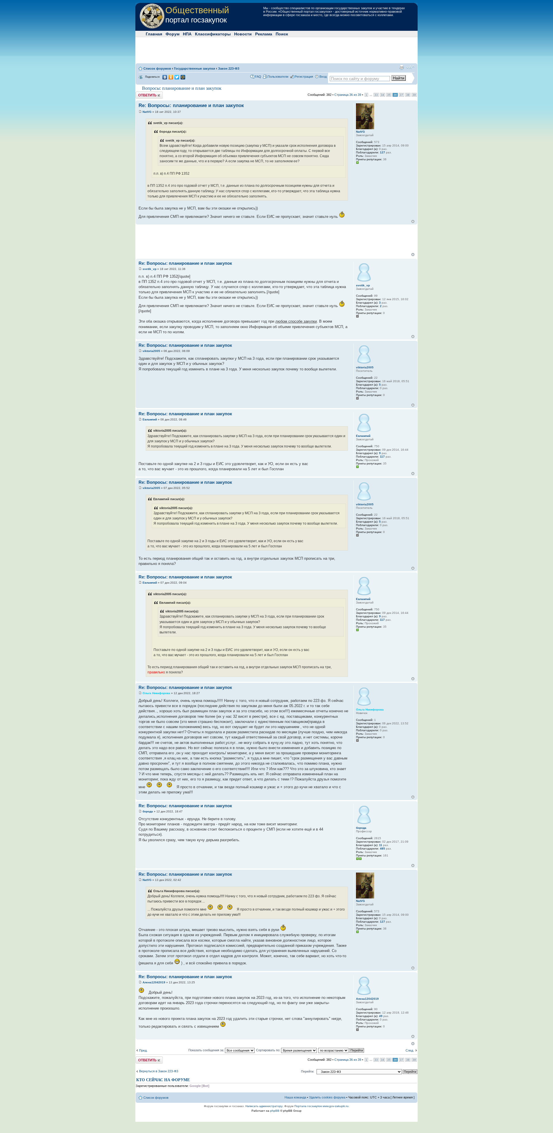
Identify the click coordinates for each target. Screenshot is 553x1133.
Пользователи (278, 76)
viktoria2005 (151, 351)
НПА (187, 34)
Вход (323, 76)
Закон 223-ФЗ (228, 68)
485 (382, 848)
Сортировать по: (268, 1050)
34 (382, 94)
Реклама (263, 34)
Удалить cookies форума (327, 1097)
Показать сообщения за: (206, 1050)
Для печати (401, 67)
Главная (154, 34)
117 (382, 456)
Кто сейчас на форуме (163, 1080)
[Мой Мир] (183, 77)
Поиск (282, 34)
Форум (172, 34)
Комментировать (148, 93)
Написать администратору (264, 1106)
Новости (243, 34)
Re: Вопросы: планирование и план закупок (191, 105)
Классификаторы (213, 34)
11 (380, 845)
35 (389, 94)
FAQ (258, 76)
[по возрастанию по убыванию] (341, 1050)
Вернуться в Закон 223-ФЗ (158, 1071)
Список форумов (157, 68)
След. (410, 1050)
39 (414, 94)
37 (401, 94)
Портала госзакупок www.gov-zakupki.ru (321, 1106)
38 (408, 94)
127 (382, 152)
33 (376, 94)
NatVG (147, 111)
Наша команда (295, 1097)
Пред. (143, 1050)
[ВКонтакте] (165, 77)
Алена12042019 (154, 982)
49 (380, 1016)
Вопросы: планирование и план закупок (181, 88)
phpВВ (274, 1110)
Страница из (347, 94)
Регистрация (304, 76)
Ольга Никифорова (156, 693)
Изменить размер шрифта (410, 67)
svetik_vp (149, 269)
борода (148, 811)
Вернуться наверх (412, 221)
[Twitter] (177, 77)
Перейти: (307, 1071)
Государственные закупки (194, 68)
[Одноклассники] (171, 77)
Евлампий (150, 419)
